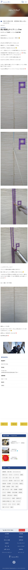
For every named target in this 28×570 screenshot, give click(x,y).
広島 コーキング (6, 489)
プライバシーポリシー (6, 498)
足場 (22, 480)
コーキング (5, 504)
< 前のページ (4, 424)
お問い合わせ (9, 495)
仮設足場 (4, 483)
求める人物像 (14, 492)
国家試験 (4, 471)
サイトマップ (21, 552)
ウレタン (10, 474)
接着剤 (21, 474)
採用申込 (15, 495)
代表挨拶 (20, 489)
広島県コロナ (18, 498)
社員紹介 (4, 495)
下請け (13, 486)
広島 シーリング (6, 507)
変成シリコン (5, 474)
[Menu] (25, 1)
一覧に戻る (14, 424)
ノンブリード (16, 474)
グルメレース (5, 480)
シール (9, 504)
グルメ (10, 477)
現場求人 (21, 483)
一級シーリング (16, 480)
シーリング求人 (15, 483)
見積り (18, 504)
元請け (17, 486)
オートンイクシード (16, 471)
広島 (11, 489)
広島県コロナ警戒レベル (7, 501)
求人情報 (9, 483)
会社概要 (15, 489)
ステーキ (17, 477)
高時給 (4, 486)
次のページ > (23, 424)
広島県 (13, 498)
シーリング (18, 501)
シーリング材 (5, 477)
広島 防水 (9, 471)
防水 (14, 501)
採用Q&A (20, 492)
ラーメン (14, 504)
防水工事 (10, 480)
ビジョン (4, 492)
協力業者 (8, 486)
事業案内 (9, 492)
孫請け (12, 507)
